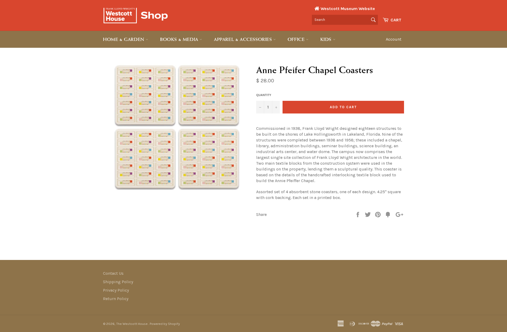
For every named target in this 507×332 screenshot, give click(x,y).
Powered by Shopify (165, 324)
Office (297, 39)
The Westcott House (132, 324)
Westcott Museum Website (348, 8)
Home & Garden (124, 39)
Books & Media (180, 39)
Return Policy (115, 298)
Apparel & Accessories (243, 39)
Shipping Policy (118, 281)
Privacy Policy (116, 290)
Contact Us (113, 273)
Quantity (263, 95)
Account (393, 39)
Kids (326, 39)
